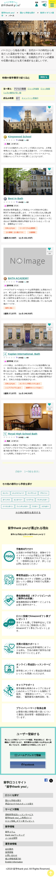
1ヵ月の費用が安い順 (12, 93)
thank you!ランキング (15, 835)
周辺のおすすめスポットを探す (19, 804)
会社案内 (9, 849)
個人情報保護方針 (13, 859)
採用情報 (9, 852)
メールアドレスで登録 (29, 755)
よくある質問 (11, 838)
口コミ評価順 (33, 89)
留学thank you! (8, 13)
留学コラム (10, 832)
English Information (14, 862)
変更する (43, 77)
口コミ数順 (45, 89)
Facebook (28, 764)
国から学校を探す (27, 13)
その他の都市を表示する (28, 512)
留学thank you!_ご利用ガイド (18, 818)
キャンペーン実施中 (30, 98)
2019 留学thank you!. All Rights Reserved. (28, 869)
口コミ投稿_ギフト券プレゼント (19, 821)
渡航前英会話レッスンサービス (19, 814)
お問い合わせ (11, 855)
